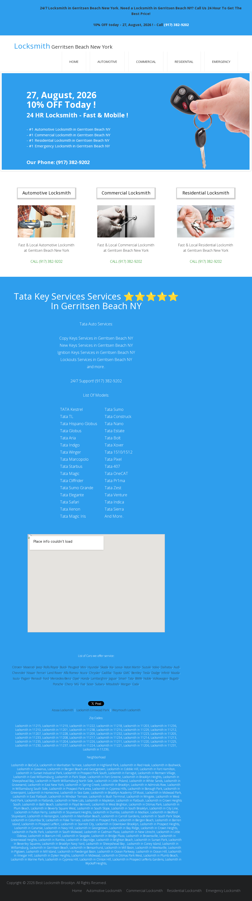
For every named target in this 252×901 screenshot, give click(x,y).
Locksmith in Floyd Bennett (72, 804)
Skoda (104, 667)
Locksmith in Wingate (140, 796)
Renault (36, 678)
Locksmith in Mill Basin (119, 848)
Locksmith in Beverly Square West (53, 808)
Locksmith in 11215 (28, 726)
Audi (177, 667)
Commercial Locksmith (144, 890)
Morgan (126, 684)
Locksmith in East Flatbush (30, 796)
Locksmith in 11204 (55, 741)
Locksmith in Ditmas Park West (122, 855)
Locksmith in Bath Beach (38, 804)
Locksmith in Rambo (51, 840)
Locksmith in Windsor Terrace (67, 796)
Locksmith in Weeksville (151, 848)
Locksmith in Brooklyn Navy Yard (63, 844)
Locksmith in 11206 (136, 745)
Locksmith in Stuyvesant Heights (70, 812)
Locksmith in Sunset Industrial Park (39, 773)
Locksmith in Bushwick (165, 765)
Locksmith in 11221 (109, 745)
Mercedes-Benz (60, 678)
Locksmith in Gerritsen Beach (49, 848)
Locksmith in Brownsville (142, 836)
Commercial (146, 61)
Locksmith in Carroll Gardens (120, 816)
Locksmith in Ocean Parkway (116, 851)
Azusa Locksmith (62, 710)
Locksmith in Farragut (122, 773)
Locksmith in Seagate (76, 836)
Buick (63, 667)
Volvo (155, 667)
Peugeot (73, 667)
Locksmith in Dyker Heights (52, 855)
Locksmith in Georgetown (91, 828)
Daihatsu (166, 667)
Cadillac (107, 673)
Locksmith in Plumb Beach (160, 855)
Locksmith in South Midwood (63, 832)
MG (76, 684)
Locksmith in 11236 (163, 726)
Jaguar (113, 678)
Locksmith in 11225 (163, 741)
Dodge (155, 673)
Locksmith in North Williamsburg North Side (64, 781)
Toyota (117, 673)
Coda (135, 684)
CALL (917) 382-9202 (47, 261)
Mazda (175, 673)
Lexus (119, 667)
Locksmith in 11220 (136, 741)
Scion (90, 684)
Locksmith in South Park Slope (160, 816)
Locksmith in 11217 (82, 737)
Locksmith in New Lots (69, 800)
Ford (46, 678)
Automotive (107, 61)
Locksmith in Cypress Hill (61, 859)
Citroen (17, 667)
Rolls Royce (51, 667)
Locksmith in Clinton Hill (95, 859)
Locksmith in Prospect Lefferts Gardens (138, 859)
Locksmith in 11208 (55, 737)
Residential (184, 61)
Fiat (82, 684)
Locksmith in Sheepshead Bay (106, 844)
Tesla (146, 673)
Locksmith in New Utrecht (138, 832)
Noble (147, 678)
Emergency (221, 61)
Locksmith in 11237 (55, 745)
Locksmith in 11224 (82, 745)
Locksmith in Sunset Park (150, 840)
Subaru (100, 684)
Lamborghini (99, 678)
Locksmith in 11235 (28, 741)
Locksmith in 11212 (163, 730)
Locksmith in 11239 (96, 749)
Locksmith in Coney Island (144, 844)
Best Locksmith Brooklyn (55, 882)
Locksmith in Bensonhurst (86, 848)
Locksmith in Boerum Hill (44, 836)
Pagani (25, 678)
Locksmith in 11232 (109, 734)
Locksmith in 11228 (55, 734)
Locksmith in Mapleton (99, 800)
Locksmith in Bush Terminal (107, 796)
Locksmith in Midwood (85, 855)
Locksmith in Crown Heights (159, 828)
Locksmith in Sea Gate (74, 792)
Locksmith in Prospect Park (99, 820)
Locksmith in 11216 (109, 730)
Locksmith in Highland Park (101, 765)
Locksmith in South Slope (93, 808)
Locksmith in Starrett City (77, 824)
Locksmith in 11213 (163, 737)
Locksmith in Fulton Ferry (31, 812)
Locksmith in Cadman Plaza (102, 832)
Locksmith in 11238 (82, 730)
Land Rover (54, 673)
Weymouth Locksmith (126, 710)
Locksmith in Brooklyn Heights (141, 777)
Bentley (136, 673)
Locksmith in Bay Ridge (124, 828)
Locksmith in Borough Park (145, 789)
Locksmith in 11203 (136, 726)
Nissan (31, 673)
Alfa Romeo (71, 673)
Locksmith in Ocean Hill (151, 851)
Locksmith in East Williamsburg (33, 777)
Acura (83, 673)
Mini (83, 667)
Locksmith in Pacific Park (28, 832)
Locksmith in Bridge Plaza (108, 836)
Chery (69, 684)
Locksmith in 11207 (28, 734)
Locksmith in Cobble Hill (122, 769)
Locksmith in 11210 (28, 730)
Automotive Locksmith (104, 890)
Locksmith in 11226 (82, 741)
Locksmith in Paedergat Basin (77, 851)
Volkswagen (160, 678)
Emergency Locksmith (223, 890)
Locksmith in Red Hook (135, 765)
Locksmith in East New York (46, 785)
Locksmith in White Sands (146, 781)
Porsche (58, 684)
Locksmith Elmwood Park (93, 710)
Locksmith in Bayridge (80, 840)
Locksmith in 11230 (28, 745)
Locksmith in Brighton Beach (114, 840)
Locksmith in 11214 (136, 737)
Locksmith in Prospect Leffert (40, 824)
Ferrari (41, 673)
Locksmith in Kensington (43, 816)
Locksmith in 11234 (109, 737)
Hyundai (93, 667)
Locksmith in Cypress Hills (109, 789)
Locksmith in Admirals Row (148, 785)
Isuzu (16, 678)
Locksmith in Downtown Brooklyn (117, 824)
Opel (76, 678)
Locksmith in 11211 (109, 741)
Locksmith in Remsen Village (156, 773)
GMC (126, 673)
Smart (122, 678)
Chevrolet (18, 673)
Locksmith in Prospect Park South (85, 773)
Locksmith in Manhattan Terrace (61, 765)
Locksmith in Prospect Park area (70, 789)
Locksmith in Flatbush (130, 800)
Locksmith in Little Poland (111, 781)
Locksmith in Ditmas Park (145, 804)
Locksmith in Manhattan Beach (80, 816)
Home (74, 61)
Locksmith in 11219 (55, 726)
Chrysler (94, 673)
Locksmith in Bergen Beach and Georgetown (76, 769)
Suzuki (146, 667)
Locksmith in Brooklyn (115, 785)
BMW (138, 678)
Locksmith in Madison (135, 812)
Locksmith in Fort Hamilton (157, 769)
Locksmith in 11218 (109, 726)
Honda (85, 678)
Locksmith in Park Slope (70, 777)
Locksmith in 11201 (55, 730)
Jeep (39, 667)
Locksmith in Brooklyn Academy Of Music (117, 792)
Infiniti (165, 673)
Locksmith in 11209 (82, 734)
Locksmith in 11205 (163, 734)
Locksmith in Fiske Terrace (63, 820)
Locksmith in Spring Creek (82, 785)
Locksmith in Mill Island (41, 851)
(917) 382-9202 (176, 24)
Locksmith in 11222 (82, 726)
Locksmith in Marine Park (27, 859)
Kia (111, 667)
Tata (131, 678)
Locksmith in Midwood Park (163, 792)
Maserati (29, 667)
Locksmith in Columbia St (27, 820)
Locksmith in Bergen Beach (136, 820)
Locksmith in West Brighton (109, 804)
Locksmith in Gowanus (31, 769)
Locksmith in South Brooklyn (129, 808)
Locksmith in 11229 (136, 730)
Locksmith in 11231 (163, 745)
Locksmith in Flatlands (39, 800)
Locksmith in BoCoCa (24, 765)
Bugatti (174, 678)
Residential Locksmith (184, 890)
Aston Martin (132, 667)
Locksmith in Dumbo (106, 812)
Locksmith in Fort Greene (104, 777)
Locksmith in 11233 (28, 737)
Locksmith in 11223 (136, 734)
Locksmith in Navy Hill (58, 828)
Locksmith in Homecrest (43, 792)
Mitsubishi (112, 684)
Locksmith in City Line (163, 808)
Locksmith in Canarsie (28, 828)
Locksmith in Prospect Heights (159, 824)
